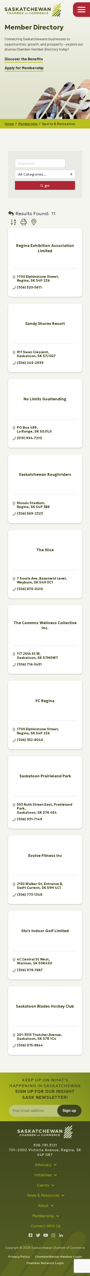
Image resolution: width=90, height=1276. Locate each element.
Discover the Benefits (24, 59)
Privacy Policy (19, 1256)
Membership (28, 124)
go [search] (47, 185)
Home (9, 124)
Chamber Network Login (45, 1263)
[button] (11, 213)
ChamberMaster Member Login (58, 1256)
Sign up (69, 1111)
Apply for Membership (24, 68)
